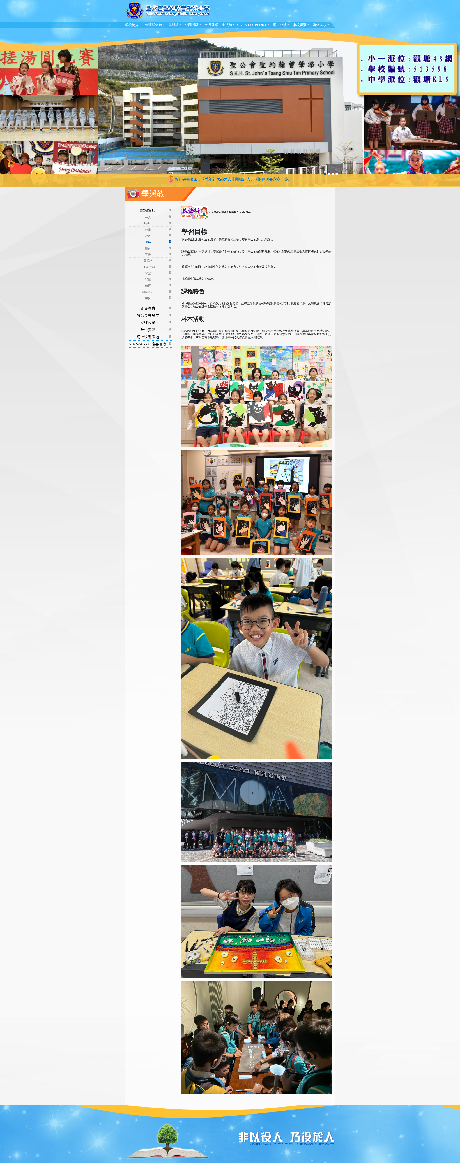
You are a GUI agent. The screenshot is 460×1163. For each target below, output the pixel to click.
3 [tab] (333, 174)
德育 (148, 285)
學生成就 (280, 25)
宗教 (148, 273)
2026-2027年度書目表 (148, 344)
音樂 (148, 254)
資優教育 (147, 308)
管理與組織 (153, 25)
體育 (148, 248)
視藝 (148, 242)
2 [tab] (329, 174)
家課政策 (147, 322)
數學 (148, 229)
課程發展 (147, 210)
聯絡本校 (319, 25)
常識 (148, 236)
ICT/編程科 (148, 267)
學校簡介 (132, 25)
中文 (148, 217)
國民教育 (148, 291)
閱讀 (148, 279)
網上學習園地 (148, 337)
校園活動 (192, 25)
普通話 (148, 260)
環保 (148, 298)
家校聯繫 (300, 25)
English (147, 223)
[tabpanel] (230, 93)
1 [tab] (325, 174)
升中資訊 (147, 329)
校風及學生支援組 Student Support (236, 25)
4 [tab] (336, 174)
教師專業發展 (148, 315)
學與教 (173, 25)
